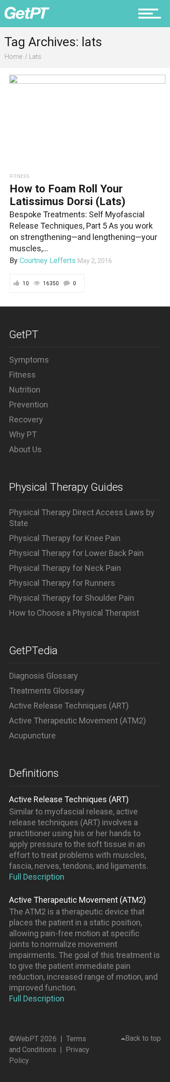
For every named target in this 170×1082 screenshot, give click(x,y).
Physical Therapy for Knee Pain (65, 538)
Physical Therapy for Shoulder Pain (71, 598)
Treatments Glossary (47, 690)
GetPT (24, 334)
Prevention (28, 404)
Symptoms (29, 359)
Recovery (26, 419)
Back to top (143, 1038)
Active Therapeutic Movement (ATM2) (77, 720)
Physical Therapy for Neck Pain (65, 568)
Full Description (36, 876)
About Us (25, 449)
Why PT (23, 434)
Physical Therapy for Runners (62, 583)
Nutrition (24, 389)
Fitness (22, 374)
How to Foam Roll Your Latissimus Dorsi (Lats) (68, 195)
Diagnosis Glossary (43, 675)
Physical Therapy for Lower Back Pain (76, 553)
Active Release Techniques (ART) (69, 705)
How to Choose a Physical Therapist (74, 613)
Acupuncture (32, 735)
